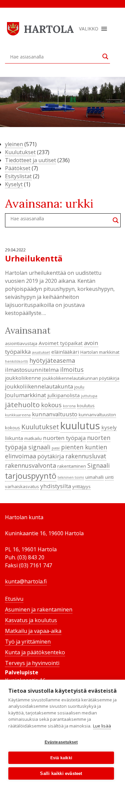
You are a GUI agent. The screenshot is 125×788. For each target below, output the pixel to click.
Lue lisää (102, 726)
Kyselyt (14, 184)
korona (69, 406)
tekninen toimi (71, 477)
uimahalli (94, 477)
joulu (79, 387)
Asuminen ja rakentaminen (38, 609)
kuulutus (80, 425)
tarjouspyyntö (30, 475)
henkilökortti (16, 361)
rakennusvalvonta (30, 465)
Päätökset (17, 168)
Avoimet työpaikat (61, 343)
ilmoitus (72, 369)
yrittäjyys (81, 486)
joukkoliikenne (23, 377)
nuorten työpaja (64, 438)
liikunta (14, 438)
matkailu (33, 438)
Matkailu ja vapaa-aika (33, 631)
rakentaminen (71, 466)
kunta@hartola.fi (26, 581)
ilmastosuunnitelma (32, 369)
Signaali (98, 465)
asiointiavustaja (21, 343)
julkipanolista (63, 395)
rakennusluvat (85, 456)
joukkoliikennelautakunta (39, 386)
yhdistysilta (55, 486)
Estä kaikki (61, 758)
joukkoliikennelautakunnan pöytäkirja (80, 378)
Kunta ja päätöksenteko (35, 652)
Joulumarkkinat (25, 395)
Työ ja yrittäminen (28, 641)
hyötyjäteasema (52, 360)
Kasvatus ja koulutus (31, 620)
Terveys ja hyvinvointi (32, 663)
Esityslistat (18, 176)
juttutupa (89, 395)
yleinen (14, 144)
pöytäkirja (50, 456)
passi (56, 448)
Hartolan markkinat (99, 352)
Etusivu (14, 598)
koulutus (86, 406)
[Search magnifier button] (105, 56)
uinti (109, 477)
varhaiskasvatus (22, 486)
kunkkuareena (18, 415)
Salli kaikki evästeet (61, 773)
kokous (51, 405)
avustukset (41, 352)
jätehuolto (22, 404)
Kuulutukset (20, 152)
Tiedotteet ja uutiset (30, 160)
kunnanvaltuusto (54, 414)
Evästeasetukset (61, 742)
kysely (109, 427)
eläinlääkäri (65, 351)
